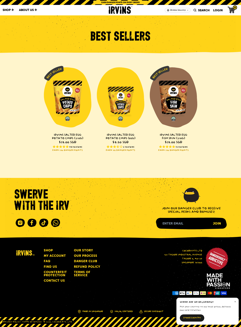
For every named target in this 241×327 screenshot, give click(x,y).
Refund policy (87, 266)
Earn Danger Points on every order (120, 2)
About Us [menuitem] (27, 10)
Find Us (50, 266)
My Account (55, 255)
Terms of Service (82, 273)
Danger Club (85, 261)
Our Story (83, 250)
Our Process (85, 255)
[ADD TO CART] (67, 97)
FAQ (47, 261)
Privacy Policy (12, 322)
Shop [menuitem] (7, 10)
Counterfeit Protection (55, 273)
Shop (48, 250)
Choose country (192, 318)
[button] (231, 10)
